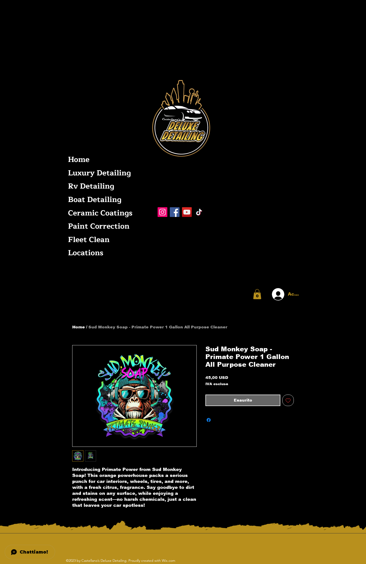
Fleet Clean (89, 240)
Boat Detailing (95, 200)
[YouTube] (187, 212)
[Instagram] (162, 212)
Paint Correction (98, 226)
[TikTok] (199, 212)
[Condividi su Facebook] (209, 420)
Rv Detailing (91, 186)
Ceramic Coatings (99, 213)
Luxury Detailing (99, 173)
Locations (85, 253)
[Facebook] (175, 212)
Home (78, 159)
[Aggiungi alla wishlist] (288, 400)
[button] (257, 294)
